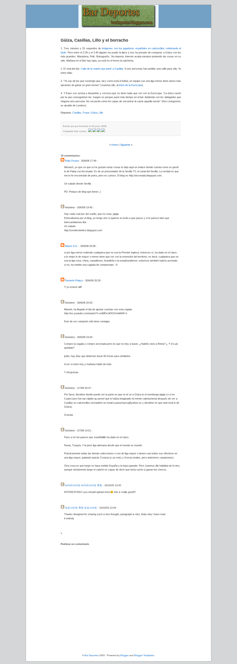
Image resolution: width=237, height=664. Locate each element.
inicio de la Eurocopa (130, 85)
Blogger (124, 655)
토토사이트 (90, 507)
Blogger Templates (144, 655)
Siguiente (125, 144)
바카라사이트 (72, 485)
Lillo (101, 112)
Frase (86, 112)
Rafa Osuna (72, 160)
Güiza (94, 112)
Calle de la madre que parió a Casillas (102, 68)
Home (114, 144)
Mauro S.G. (71, 246)
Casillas (76, 112)
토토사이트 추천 (74, 507)
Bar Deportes (91, 655)
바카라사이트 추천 (91, 485)
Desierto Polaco (74, 280)
